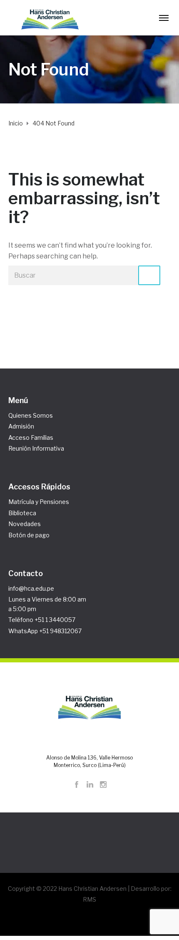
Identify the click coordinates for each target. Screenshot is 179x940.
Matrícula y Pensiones (38, 501)
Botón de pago (29, 535)
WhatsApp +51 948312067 (45, 630)
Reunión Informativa (36, 448)
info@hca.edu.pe (31, 588)
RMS (89, 899)
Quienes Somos (30, 415)
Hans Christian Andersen (92, 888)
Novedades (24, 523)
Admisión (21, 426)
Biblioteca (22, 512)
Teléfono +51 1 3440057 (41, 619)
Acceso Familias (30, 437)
